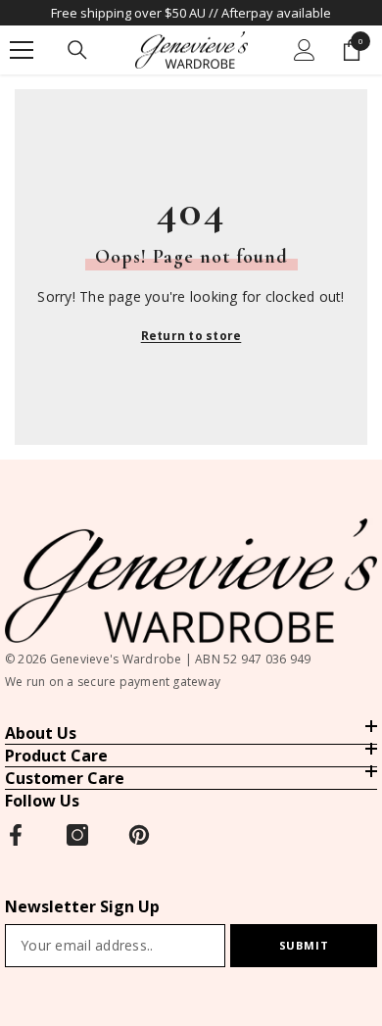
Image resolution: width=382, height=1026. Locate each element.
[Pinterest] (139, 834)
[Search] (77, 50)
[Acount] (304, 50)
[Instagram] (77, 834)
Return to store (191, 335)
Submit (303, 945)
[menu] (21, 50)
